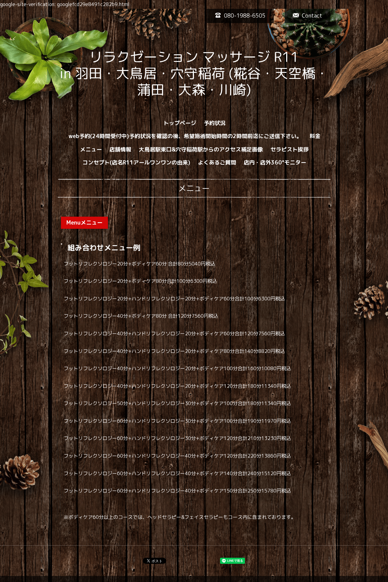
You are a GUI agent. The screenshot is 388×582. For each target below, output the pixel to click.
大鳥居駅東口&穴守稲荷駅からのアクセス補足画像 (201, 149)
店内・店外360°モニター (275, 162)
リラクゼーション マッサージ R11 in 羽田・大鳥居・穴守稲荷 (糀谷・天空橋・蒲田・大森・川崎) (220, 73)
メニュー (91, 149)
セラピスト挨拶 (289, 149)
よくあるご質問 (217, 162)
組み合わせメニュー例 (104, 247)
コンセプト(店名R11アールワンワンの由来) (136, 162)
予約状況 (215, 123)
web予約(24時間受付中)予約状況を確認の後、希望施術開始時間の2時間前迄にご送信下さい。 (185, 136)
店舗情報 (120, 149)
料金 (314, 136)
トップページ (179, 123)
